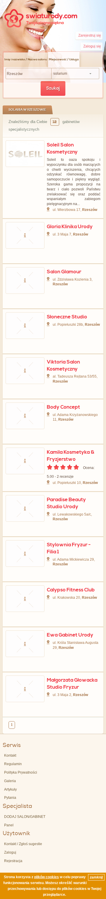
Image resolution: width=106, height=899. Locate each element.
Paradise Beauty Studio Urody (66, 503)
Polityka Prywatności (20, 772)
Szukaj (53, 88)
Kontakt (10, 755)
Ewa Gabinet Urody (70, 635)
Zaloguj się (92, 46)
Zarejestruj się (89, 35)
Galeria (10, 781)
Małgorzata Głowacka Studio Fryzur (72, 683)
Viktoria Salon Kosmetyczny (63, 365)
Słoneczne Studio (67, 317)
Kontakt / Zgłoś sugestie (23, 844)
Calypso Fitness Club (71, 590)
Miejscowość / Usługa (64, 59)
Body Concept (63, 407)
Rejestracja (13, 861)
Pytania (10, 798)
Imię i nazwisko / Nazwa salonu (25, 59)
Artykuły (10, 789)
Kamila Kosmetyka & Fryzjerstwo (70, 456)
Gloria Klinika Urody (70, 227)
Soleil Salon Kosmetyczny (62, 148)
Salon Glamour (64, 272)
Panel (9, 825)
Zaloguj (10, 852)
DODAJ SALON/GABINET (24, 817)
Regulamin (13, 764)
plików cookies (46, 877)
